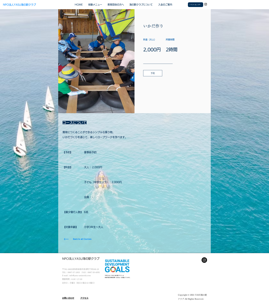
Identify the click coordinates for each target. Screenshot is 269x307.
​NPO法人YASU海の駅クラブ (19, 4)
